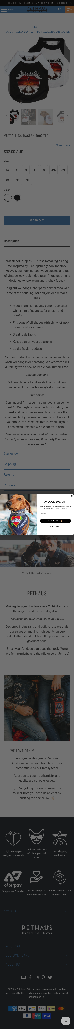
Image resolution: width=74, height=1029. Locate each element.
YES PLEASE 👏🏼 (55, 521)
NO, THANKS (55, 526)
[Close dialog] (72, 496)
